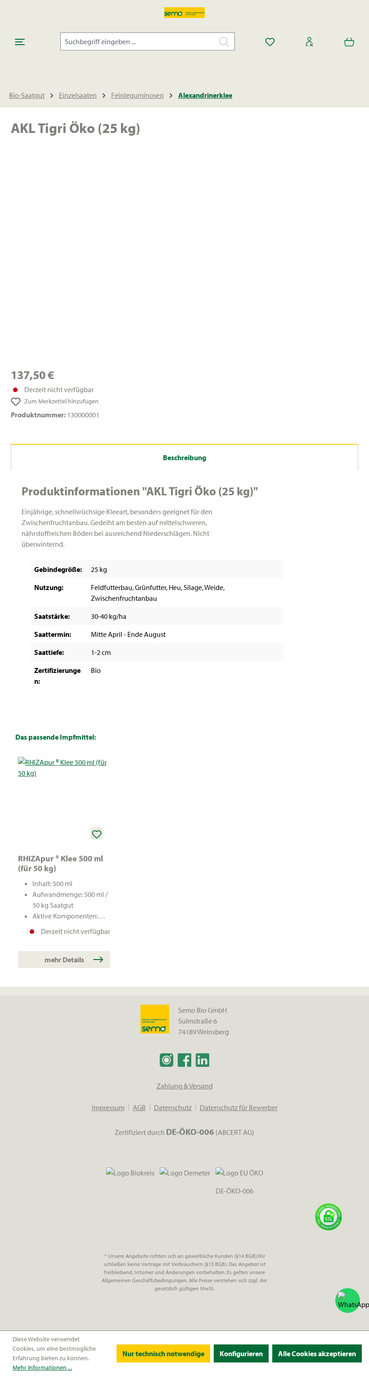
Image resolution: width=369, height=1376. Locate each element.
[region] (184, 259)
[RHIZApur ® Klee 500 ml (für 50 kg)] (64, 802)
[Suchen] (224, 41)
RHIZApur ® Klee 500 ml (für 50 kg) (60, 863)
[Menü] (20, 41)
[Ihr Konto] (309, 41)
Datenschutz (173, 1107)
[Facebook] (184, 1059)
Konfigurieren (241, 1353)
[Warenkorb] (349, 41)
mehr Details (64, 959)
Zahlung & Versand (185, 1085)
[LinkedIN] (202, 1059)
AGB (139, 1107)
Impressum (108, 1107)
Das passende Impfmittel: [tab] (55, 736)
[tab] (184, 457)
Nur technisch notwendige (163, 1353)
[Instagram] (166, 1059)
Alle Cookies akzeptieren (317, 1353)
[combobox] (137, 41)
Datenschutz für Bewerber (239, 1107)
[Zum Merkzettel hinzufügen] (96, 833)
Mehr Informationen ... (42, 1367)
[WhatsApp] (347, 1300)
